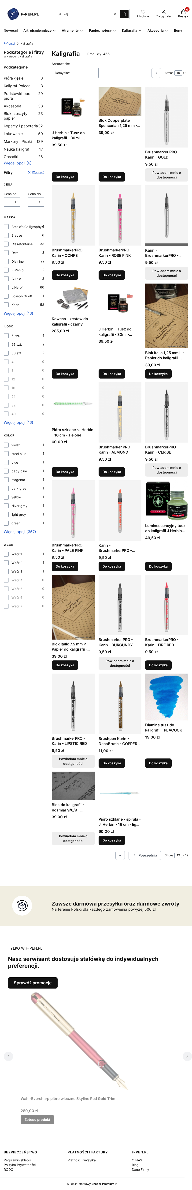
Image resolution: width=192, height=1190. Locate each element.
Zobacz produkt (37, 1120)
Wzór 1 (16, 554)
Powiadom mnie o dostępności (166, 175)
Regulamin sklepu (17, 1160)
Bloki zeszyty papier (23, 116)
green (15, 523)
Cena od (10, 194)
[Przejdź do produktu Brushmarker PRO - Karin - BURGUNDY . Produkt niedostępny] (120, 605)
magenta (18, 480)
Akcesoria (23, 106)
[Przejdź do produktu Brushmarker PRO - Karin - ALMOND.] (120, 412)
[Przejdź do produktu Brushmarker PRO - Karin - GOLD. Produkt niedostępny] (166, 117)
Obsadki (23, 156)
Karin (15, 305)
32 (13, 405)
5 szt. (15, 336)
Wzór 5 (16, 589)
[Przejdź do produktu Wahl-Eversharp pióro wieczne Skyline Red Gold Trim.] (79, 1041)
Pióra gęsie (23, 78)
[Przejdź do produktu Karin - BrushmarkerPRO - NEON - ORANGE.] (120, 510)
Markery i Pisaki (23, 141)
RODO (8, 1169)
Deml (15, 253)
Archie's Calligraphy (26, 227)
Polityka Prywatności (20, 1165)
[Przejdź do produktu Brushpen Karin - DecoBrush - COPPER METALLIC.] (120, 704)
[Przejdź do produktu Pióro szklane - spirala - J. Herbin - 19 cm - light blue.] (120, 793)
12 (13, 379)
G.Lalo (16, 279)
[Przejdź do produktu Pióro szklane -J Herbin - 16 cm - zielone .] (73, 403)
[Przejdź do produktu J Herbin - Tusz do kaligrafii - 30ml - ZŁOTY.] (73, 107)
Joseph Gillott (21, 296)
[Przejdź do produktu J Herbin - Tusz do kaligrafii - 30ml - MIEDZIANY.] (120, 304)
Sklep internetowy (90, 1184)
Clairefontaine (22, 244)
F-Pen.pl (9, 43)
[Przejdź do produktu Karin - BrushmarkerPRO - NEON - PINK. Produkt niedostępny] (166, 215)
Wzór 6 (16, 597)
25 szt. (16, 344)
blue (14, 462)
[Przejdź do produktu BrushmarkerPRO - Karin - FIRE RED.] (166, 605)
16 (13, 388)
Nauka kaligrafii (23, 149)
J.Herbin (17, 287)
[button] (124, 14)
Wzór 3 (16, 571)
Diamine (17, 261)
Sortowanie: (61, 64)
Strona (169, 73)
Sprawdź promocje (33, 982)
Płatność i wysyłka (82, 1160)
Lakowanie (23, 133)
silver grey (19, 506)
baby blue (19, 471)
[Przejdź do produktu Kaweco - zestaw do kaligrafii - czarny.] (73, 299)
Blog (135, 1165)
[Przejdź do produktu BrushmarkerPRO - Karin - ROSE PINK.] (120, 215)
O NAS (137, 1160)
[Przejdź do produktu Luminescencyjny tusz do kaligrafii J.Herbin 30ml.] (166, 500)
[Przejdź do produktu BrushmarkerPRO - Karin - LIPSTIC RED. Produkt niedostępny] (73, 704)
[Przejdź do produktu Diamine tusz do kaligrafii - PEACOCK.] (166, 697)
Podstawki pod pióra (23, 96)
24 (13, 396)
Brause (16, 235)
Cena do (34, 194)
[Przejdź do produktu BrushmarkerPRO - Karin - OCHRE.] (73, 215)
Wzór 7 (16, 606)
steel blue (18, 454)
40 (13, 414)
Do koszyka (65, 177)
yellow (16, 497)
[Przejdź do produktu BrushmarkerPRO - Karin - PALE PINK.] (73, 510)
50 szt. (16, 353)
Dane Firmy (140, 1169)
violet (15, 445)
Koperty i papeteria (23, 126)
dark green (19, 488)
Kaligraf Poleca (23, 85)
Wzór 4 (16, 580)
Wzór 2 (16, 563)
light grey (18, 514)
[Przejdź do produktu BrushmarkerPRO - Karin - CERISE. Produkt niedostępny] (166, 412)
